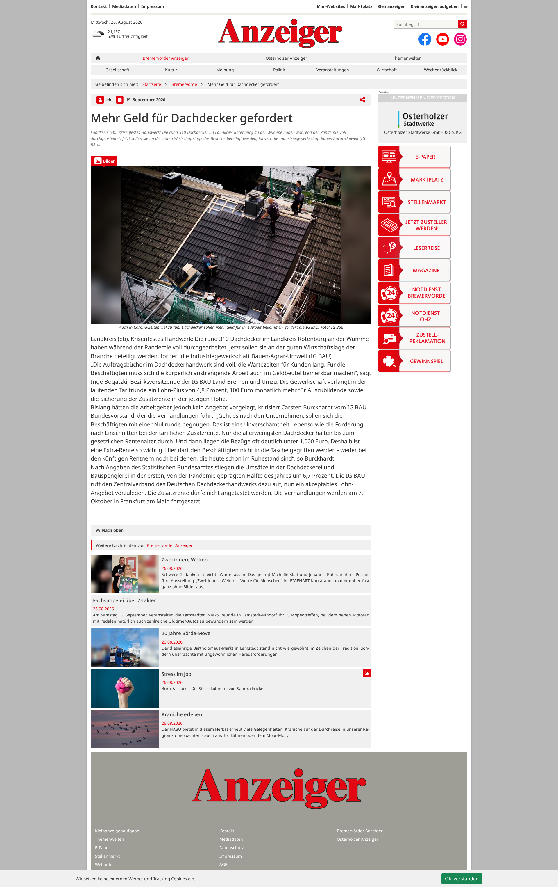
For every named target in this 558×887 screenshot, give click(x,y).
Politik (279, 69)
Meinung (225, 69)
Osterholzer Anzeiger (286, 58)
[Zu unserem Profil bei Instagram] (460, 39)
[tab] (104, 161)
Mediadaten (124, 6)
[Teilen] (362, 100)
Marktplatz (361, 6)
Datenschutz (231, 847)
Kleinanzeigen (391, 6)
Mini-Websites (331, 6)
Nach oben (112, 530)
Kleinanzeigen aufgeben (435, 6)
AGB (223, 864)
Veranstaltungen (332, 69)
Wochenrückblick (440, 69)
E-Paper (102, 847)
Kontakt (99, 6)
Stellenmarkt (107, 856)
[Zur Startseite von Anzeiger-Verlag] (280, 33)
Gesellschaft (117, 69)
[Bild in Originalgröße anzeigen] (231, 245)
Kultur (171, 69)
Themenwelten (407, 58)
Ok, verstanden (462, 878)
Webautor (104, 864)
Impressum (152, 6)
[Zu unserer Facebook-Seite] (425, 39)
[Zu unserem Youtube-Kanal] (442, 39)
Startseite (151, 84)
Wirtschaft (387, 69)
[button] (465, 6)
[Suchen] (462, 24)
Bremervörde (184, 84)
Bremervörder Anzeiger (166, 58)
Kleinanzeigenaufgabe (117, 830)
